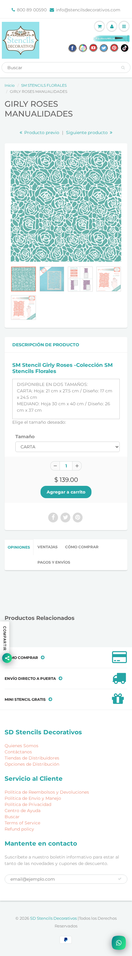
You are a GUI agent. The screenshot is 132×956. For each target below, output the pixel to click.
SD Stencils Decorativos (54, 918)
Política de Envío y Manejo (33, 798)
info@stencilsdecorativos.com (88, 10)
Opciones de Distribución (32, 764)
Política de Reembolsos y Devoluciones (47, 792)
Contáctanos (18, 752)
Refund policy (19, 829)
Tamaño (25, 436)
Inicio (10, 85)
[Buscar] (123, 68)
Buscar (12, 816)
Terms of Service (22, 823)
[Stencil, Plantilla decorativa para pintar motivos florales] (66, 206)
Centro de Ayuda (23, 810)
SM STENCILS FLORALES (44, 85)
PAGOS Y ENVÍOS (53, 562)
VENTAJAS (47, 547)
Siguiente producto (87, 132)
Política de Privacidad (28, 804)
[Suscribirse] (120, 879)
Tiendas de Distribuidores (32, 758)
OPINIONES (19, 547)
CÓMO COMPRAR (82, 547)
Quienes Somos (21, 745)
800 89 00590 (32, 10)
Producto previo (41, 132)
